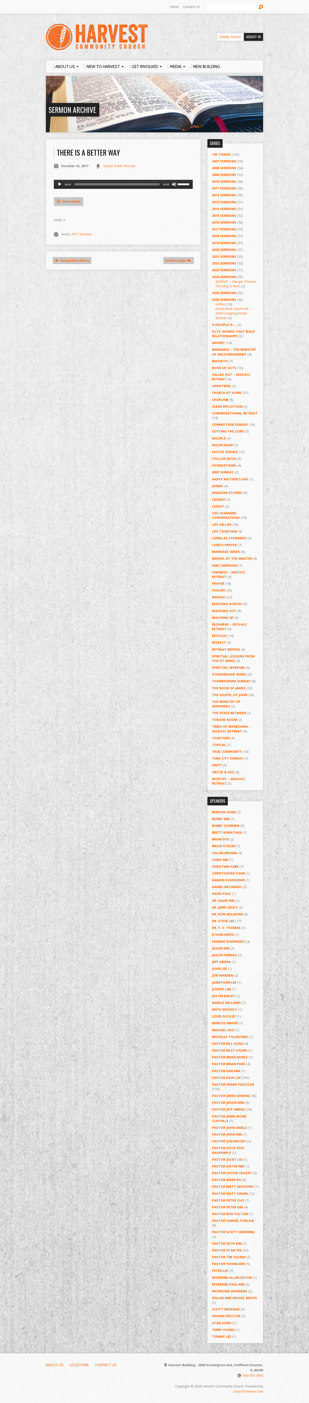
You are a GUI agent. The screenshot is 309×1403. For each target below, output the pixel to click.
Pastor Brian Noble (230, 1057)
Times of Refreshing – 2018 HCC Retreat (231, 728)
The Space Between (229, 713)
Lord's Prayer (224, 545)
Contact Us (191, 7)
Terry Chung (223, 1330)
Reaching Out (224, 611)
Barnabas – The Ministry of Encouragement (234, 351)
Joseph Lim (221, 989)
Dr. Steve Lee (223, 921)
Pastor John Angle (229, 1127)
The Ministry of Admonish (226, 703)
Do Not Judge (175, 260)
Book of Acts (224, 368)
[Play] (59, 184)
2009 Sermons (224, 175)
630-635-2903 (253, 1375)
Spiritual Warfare (228, 667)
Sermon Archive (72, 109)
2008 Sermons (224, 168)
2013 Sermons (224, 202)
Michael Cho (223, 1030)
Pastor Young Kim (228, 1264)
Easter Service (225, 452)
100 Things (221, 154)
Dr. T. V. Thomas (226, 928)
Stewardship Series (229, 674)
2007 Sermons (224, 161)
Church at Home (227, 393)
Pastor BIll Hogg (227, 1043)
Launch (218, 499)
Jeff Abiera (221, 962)
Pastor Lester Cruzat (232, 1173)
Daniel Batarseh (227, 887)
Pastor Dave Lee (226, 1078)
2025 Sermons (224, 293)
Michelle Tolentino (230, 1037)
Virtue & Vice (223, 772)
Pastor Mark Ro (226, 1180)
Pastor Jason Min (228, 1102)
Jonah (217, 486)
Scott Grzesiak (226, 1309)
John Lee (219, 968)
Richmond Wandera (229, 1291)
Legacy (218, 506)
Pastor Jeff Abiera (228, 1109)
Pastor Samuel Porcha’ (233, 1220)
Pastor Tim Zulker (228, 1257)
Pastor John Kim (227, 1134)
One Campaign (224, 565)
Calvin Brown (224, 853)
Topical (219, 745)
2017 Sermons (81, 234)
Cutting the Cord (228, 431)
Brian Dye (220, 839)
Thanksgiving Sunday (231, 681)
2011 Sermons (224, 188)
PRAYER (218, 583)
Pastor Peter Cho (228, 1200)
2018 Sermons (224, 236)
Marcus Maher (225, 1023)
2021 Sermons (224, 256)
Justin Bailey (223, 996)
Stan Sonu (221, 1323)
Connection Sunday (230, 424)
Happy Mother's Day (230, 479)
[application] (123, 184)
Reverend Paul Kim (228, 1284)
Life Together (224, 531)
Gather (220, 304)
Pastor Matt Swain (230, 1193)
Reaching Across (227, 604)
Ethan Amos (223, 934)
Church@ (220, 400)
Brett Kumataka (227, 832)
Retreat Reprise (226, 649)
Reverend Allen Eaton (232, 1277)
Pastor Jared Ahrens (231, 1096)
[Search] (261, 7)
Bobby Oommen (225, 825)
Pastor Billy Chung (229, 1050)
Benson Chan (224, 812)
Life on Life (222, 524)
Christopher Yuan (228, 873)
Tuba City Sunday (227, 758)
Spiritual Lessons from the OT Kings (233, 658)
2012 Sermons (224, 195)
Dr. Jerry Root (225, 907)
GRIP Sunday (222, 472)
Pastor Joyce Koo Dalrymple (228, 1150)
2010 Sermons (224, 181)
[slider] (184, 184)
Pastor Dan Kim (226, 1071)
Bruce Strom (223, 846)
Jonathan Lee (224, 982)
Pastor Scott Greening (233, 1232)
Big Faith (220, 361)
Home (174, 7)
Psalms (218, 590)
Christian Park (225, 866)
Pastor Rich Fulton (230, 1214)
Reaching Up (222, 617)
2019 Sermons (224, 243)
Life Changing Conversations (226, 515)
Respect (219, 642)
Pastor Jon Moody (229, 1141)
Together (221, 738)
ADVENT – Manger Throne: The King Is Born (235, 283)
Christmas (221, 386)
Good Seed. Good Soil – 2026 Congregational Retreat (233, 313)
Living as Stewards (229, 538)
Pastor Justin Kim (228, 1166)
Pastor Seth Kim (227, 1243)
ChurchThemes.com (248, 1391)
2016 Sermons (224, 222)
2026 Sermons (224, 299)
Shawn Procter (226, 1316)
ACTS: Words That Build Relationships (233, 333)
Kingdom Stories (227, 493)
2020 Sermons (224, 250)
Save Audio (71, 201)
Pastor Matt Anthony (233, 1186)
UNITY (217, 765)
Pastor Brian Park (228, 1064)
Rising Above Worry (74, 260)
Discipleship (222, 445)
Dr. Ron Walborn (227, 914)
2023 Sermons (224, 270)
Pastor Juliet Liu (227, 1159)
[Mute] (174, 184)
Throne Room (224, 720)
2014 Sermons (224, 209)
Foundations (224, 465)
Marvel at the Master (232, 558)
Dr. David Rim (223, 900)
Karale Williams (226, 1003)
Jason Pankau (224, 955)
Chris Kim (220, 860)
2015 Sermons (224, 215)
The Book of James (228, 688)
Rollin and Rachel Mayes (234, 1298)
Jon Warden (222, 975)
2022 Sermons (224, 263)
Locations (79, 1365)
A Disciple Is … (224, 325)
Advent (218, 343)
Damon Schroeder (228, 880)
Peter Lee (220, 1270)
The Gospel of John (229, 695)
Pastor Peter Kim (227, 1207)
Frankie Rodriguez (228, 941)
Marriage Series (226, 552)
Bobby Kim (221, 819)
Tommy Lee (221, 1336)
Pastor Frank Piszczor (119, 166)
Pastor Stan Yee (227, 1250)
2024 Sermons (224, 277)
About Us (54, 1365)
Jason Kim (220, 948)
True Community (227, 751)
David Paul (221, 893)
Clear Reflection (227, 406)
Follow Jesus (224, 458)
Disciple (219, 438)
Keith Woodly (224, 1009)
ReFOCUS (219, 636)
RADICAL (219, 597)
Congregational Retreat (235, 413)
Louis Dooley (224, 1016)
